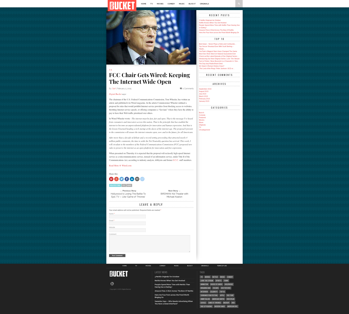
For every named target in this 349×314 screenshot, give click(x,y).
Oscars (216, 288)
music (222, 277)
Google (203, 302)
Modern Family (220, 306)
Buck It (192, 4)
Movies (160, 4)
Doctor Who (225, 288)
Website (112, 227)
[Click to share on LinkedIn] (132, 179)
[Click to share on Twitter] (121, 179)
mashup (226, 302)
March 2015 (203, 96)
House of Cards (216, 284)
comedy (230, 277)
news (129, 185)
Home (143, 4)
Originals (204, 4)
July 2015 (202, 94)
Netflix (215, 277)
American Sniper (218, 299)
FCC (124, 185)
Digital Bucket (115, 93)
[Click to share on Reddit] (142, 179)
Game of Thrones (214, 302)
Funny (226, 280)
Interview (204, 291)
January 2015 (204, 101)
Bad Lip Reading (206, 306)
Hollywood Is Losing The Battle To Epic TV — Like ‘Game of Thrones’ (128, 195)
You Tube (230, 295)
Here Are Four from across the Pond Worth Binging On (219, 33)
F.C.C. (176, 160)
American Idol (232, 306)
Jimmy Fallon (205, 299)
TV (151, 4)
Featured (202, 118)
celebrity (213, 291)
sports (218, 280)
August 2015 (203, 91)
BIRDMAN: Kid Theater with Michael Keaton (174, 195)
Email (111, 221)
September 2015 (205, 89)
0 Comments (188, 88)
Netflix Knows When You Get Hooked (212, 23)
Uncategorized (204, 130)
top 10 (222, 291)
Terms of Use (222, 265)
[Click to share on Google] (116, 179)
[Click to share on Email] (137, 179)
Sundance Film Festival (209, 295)
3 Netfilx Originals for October (210, 20)
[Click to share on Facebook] (127, 179)
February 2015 (204, 99)
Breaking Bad (205, 288)
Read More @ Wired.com (120, 165)
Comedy (171, 4)
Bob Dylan (230, 299)
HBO (233, 302)
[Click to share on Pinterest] (111, 179)
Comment (112, 234)
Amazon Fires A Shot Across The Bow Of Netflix (216, 30)
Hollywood (229, 284)
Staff (114, 88)
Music (182, 4)
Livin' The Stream (207, 280)
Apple (222, 295)
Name (112, 214)
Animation (204, 284)
